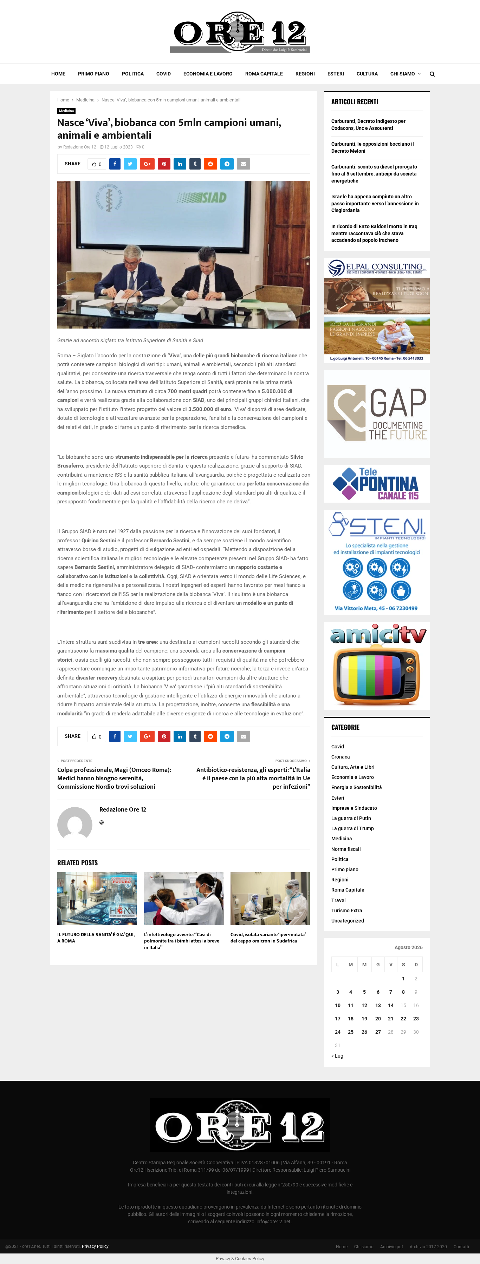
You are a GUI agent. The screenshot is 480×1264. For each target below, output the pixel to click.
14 (391, 1005)
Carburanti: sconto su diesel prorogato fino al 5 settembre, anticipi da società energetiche (374, 173)
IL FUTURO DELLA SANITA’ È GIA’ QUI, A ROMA (95, 938)
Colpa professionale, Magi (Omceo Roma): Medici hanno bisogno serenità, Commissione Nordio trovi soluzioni (114, 778)
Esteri (335, 74)
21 (391, 1018)
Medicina (66, 111)
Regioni (305, 74)
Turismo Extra (346, 910)
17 (337, 1018)
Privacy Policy (95, 1246)
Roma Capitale (264, 74)
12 (364, 1005)
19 (364, 1018)
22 (403, 1018)
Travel (338, 900)
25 (350, 1032)
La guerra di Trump (352, 828)
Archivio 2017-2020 (428, 1246)
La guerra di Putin (351, 818)
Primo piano (93, 74)
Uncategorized (347, 921)
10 (337, 1005)
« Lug (337, 1056)
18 (350, 1018)
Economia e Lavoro (208, 74)
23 (416, 1018)
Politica (133, 74)
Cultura (367, 74)
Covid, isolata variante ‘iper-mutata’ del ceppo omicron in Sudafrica (268, 938)
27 (378, 1032)
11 (350, 1005)
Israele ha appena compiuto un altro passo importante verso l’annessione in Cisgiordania (375, 203)
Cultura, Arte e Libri (353, 767)
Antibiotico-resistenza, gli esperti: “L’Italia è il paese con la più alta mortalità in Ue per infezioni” (253, 778)
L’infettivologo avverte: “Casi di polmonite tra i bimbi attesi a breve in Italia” (181, 941)
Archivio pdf (391, 1246)
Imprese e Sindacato (354, 808)
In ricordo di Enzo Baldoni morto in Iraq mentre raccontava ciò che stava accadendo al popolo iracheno (374, 233)
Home (58, 74)
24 (337, 1032)
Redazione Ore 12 (79, 147)
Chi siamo (402, 74)
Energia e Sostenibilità (356, 787)
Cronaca (340, 757)
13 (378, 1005)
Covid (163, 74)
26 (364, 1032)
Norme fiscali (346, 849)
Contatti (461, 1246)
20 (378, 1018)
